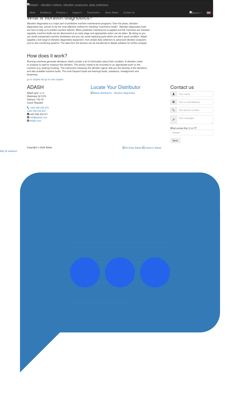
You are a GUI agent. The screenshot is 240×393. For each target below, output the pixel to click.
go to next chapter (54, 79)
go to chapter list (36, 79)
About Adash (111, 12)
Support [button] (76, 12)
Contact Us (129, 12)
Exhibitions (45, 12)
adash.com (35, 120)
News (32, 12)
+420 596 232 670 (39, 107)
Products (61, 12)
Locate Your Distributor (116, 86)
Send (175, 140)
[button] (195, 12)
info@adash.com (38, 117)
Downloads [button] (93, 12)
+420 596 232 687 (36, 110)
